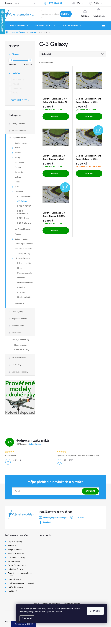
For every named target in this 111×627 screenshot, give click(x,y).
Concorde (19, 172)
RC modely (16, 365)
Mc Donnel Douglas (23, 229)
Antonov (18, 152)
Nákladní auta (18, 325)
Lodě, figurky (17, 311)
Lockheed (19, 191)
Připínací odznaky (24, 273)
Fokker (17, 182)
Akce (16, 84)
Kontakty (12, 545)
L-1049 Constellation (22, 212)
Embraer (18, 177)
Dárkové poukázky (22, 253)
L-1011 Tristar (23, 218)
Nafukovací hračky (25, 282)
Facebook (47, 522)
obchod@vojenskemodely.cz (55, 517)
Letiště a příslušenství (24, 243)
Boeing (17, 157)
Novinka (17, 88)
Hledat (65, 13)
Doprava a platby (12, 3)
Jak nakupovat (14, 561)
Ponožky (21, 287)
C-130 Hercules (24, 196)
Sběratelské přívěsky (23, 248)
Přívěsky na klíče (24, 263)
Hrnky (19, 268)
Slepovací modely (19, 318)
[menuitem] (18, 25)
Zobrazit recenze (36, 444)
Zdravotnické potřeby (71, 603)
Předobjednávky (18, 357)
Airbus (17, 147)
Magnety (21, 278)
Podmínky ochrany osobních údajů (20, 574)
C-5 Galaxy (22, 201)
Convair (18, 167)
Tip (15, 93)
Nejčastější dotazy (15, 587)
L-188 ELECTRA (24, 206)
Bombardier (19, 162)
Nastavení (27, 618)
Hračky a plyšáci (24, 297)
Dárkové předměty (22, 258)
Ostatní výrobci (21, 239)
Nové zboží (16, 332)
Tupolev (18, 234)
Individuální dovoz (15, 569)
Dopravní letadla (19, 137)
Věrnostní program (16, 553)
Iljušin (17, 186)
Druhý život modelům (17, 565)
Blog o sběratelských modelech (47, 603)
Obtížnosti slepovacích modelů (21, 583)
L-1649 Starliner (24, 223)
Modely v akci (20, 303)
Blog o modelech (15, 549)
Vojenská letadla (19, 130)
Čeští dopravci (21, 143)
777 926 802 (79, 517)
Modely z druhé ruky (20, 339)
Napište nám (13, 591)
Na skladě (18, 80)
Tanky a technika (19, 123)
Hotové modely (20, 345)
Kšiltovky (21, 292)
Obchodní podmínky (16, 557)
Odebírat (90, 491)
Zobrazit (56, 116)
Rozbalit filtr (19, 100)
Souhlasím (95, 610)
